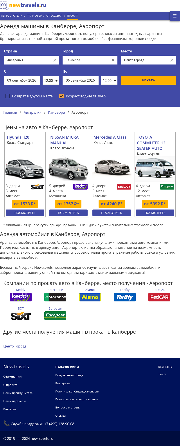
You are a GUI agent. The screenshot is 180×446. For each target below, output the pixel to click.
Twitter (162, 374)
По (65, 71)
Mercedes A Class (110, 137)
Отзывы (60, 415)
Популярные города (69, 375)
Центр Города (15, 346)
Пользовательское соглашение (76, 399)
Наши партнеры (14, 401)
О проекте (10, 385)
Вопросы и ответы (67, 407)
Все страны (62, 383)
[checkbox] (29, 96)
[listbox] (51, 80)
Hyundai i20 (18, 137)
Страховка (54, 16)
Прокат (72, 16)
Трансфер (34, 16)
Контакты (9, 409)
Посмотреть (24, 213)
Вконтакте (165, 367)
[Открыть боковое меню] (175, 16)
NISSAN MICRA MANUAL (64, 139)
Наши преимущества (17, 393)
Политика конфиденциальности (77, 391)
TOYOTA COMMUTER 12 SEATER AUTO (151, 142)
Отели (18, 16)
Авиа (5, 16)
